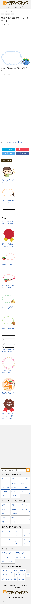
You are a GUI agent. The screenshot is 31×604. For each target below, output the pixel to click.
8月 (24, 539)
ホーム (5, 585)
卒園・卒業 (24, 509)
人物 (22, 491)
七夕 (22, 517)
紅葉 (3, 579)
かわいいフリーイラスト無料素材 (15, 597)
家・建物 (4, 491)
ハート (12, 575)
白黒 (22, 483)
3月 (17, 535)
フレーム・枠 (5, 478)
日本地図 (13, 495)
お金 (3, 495)
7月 (17, 539)
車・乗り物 (24, 487)
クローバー (5, 575)
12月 (25, 543)
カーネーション (6, 570)
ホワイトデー (15, 509)
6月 (10, 539)
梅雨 (28, 575)
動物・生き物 (5, 487)
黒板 (23, 579)
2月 (10, 142)
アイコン (4, 483)
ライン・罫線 (24, 478)
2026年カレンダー (7, 557)
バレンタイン (24, 505)
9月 (3, 543)
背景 (12, 478)
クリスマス (24, 522)
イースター (14, 513)
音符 (15, 579)
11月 (17, 543)
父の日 (13, 517)
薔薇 (7, 579)
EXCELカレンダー (7, 553)
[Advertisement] (15, 36)
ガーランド (22, 570)
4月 (24, 535)
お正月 (3, 505)
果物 (20, 575)
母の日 (3, 517)
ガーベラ (14, 570)
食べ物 (13, 491)
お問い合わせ (17, 587)
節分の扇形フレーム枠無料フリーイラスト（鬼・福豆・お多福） (8, 287)
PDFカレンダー (20, 553)
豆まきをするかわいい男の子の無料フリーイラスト (8, 181)
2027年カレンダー (21, 557)
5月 (3, 539)
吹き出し (15, 142)
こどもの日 (24, 513)
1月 (3, 535)
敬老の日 (4, 522)
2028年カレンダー (7, 561)
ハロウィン (14, 522)
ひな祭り (4, 509)
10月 (10, 543)
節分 (21, 142)
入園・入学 (5, 513)
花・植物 (13, 487)
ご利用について (12, 585)
